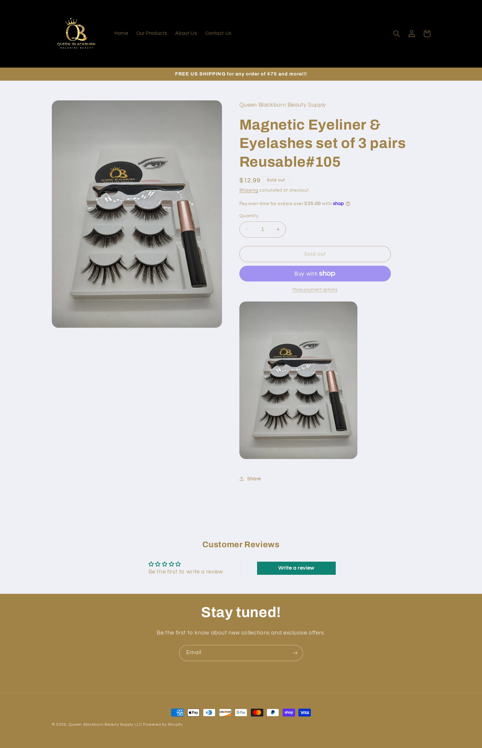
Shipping (248, 190)
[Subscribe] (295, 653)
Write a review (296, 568)
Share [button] (254, 478)
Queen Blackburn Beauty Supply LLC (105, 724)
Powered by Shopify (163, 724)
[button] (396, 33)
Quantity (248, 216)
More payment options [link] (315, 290)
